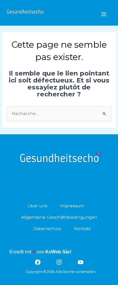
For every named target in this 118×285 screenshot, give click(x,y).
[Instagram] (59, 262)
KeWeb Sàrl (58, 251)
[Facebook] (38, 262)
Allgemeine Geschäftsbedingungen (59, 217)
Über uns (37, 205)
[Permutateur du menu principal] (104, 14)
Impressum (72, 205)
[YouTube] (80, 262)
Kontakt (82, 228)
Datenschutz (47, 228)
